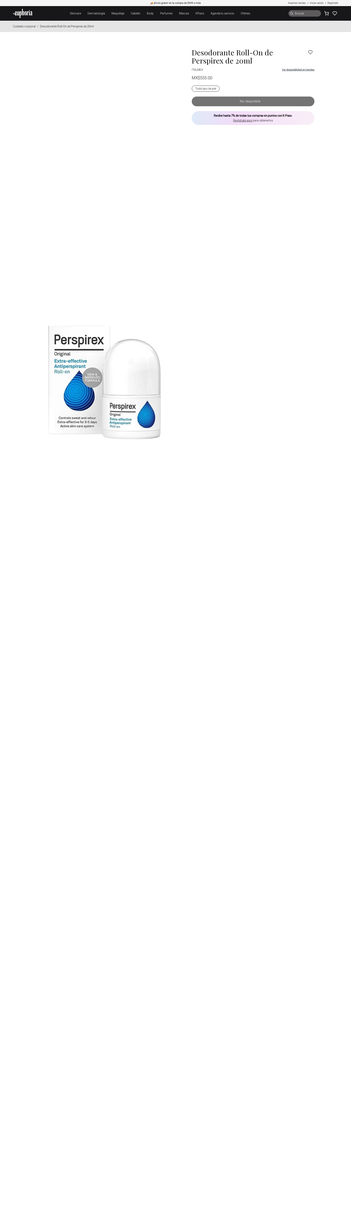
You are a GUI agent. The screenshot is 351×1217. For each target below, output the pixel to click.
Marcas (184, 13)
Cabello (135, 13)
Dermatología (96, 13)
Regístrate (332, 3)
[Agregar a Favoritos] (310, 52)
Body (150, 13)
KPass (200, 13)
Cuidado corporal (24, 26)
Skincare (75, 13)
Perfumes (166, 13)
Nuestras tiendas (297, 3)
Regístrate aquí (242, 120)
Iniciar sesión (317, 3)
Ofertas (245, 13)
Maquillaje (118, 13)
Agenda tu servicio (222, 13)
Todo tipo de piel (205, 88)
